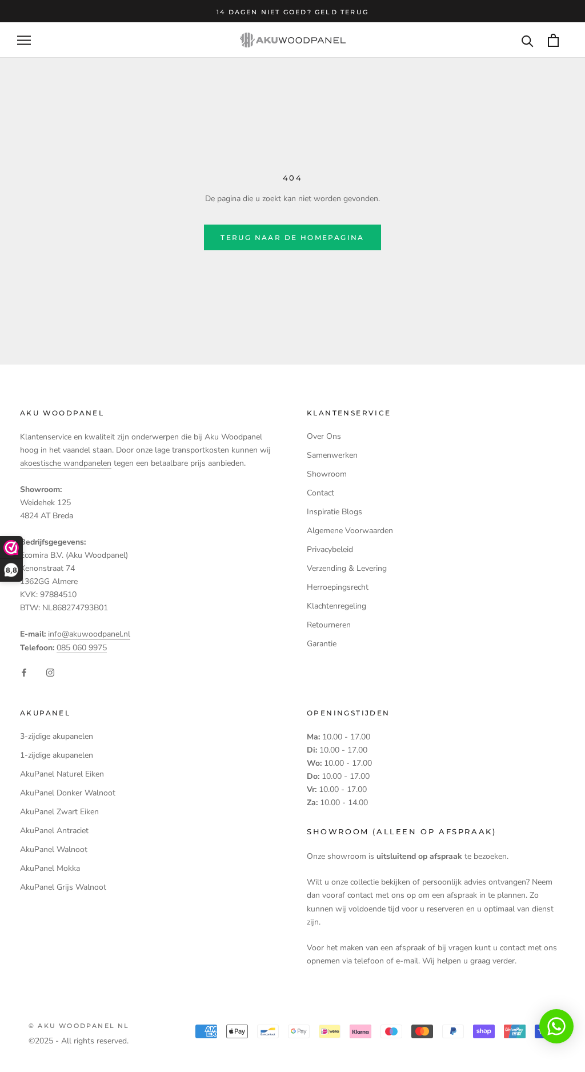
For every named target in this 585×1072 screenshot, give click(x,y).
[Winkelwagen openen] (553, 40)
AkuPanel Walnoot (53, 849)
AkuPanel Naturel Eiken (62, 774)
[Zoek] (528, 40)
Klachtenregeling (336, 606)
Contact (320, 492)
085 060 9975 (82, 647)
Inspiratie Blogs (334, 511)
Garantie (321, 643)
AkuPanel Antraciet (54, 830)
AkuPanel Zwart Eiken (59, 811)
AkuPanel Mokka (50, 868)
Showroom (327, 474)
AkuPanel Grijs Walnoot (63, 887)
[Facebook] (24, 672)
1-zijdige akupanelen (56, 755)
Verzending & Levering (347, 568)
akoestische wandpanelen (65, 463)
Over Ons (324, 436)
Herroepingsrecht (337, 587)
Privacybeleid (330, 549)
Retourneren (329, 624)
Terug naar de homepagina (292, 237)
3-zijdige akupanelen (56, 736)
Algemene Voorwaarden (350, 530)
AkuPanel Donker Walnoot (67, 792)
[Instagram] (50, 672)
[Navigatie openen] (24, 40)
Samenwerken (332, 455)
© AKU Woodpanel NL (79, 1026)
